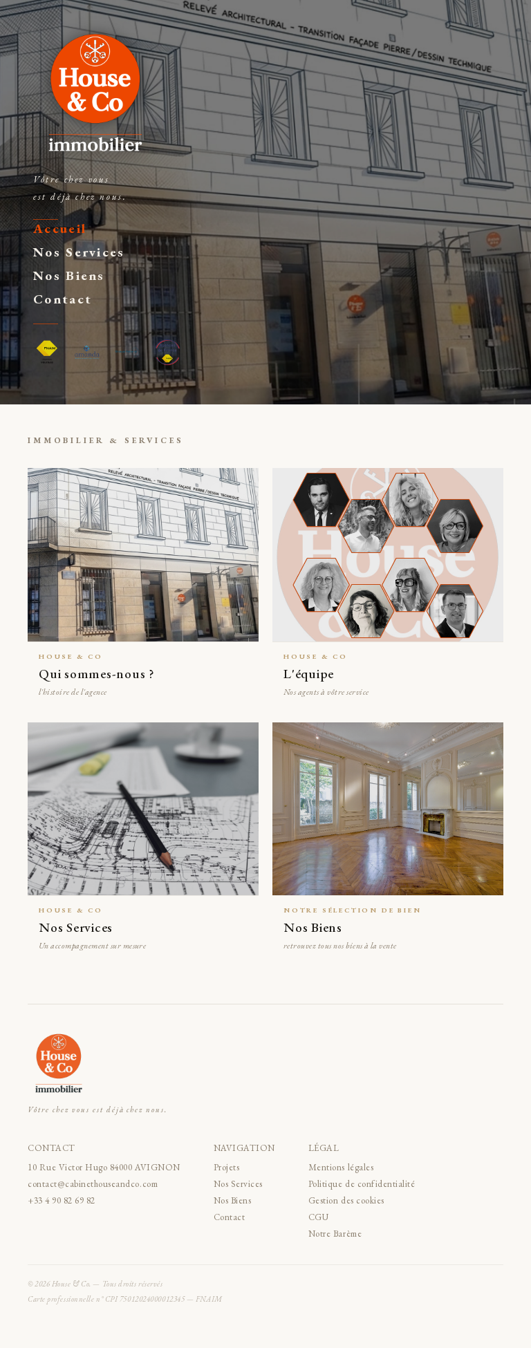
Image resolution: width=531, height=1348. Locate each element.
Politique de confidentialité (362, 1184)
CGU (318, 1217)
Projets (227, 1167)
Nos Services (79, 252)
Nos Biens (69, 275)
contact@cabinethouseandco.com (93, 1184)
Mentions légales (340, 1167)
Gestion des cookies (346, 1200)
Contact (62, 299)
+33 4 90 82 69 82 (61, 1200)
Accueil (59, 228)
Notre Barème (335, 1233)
